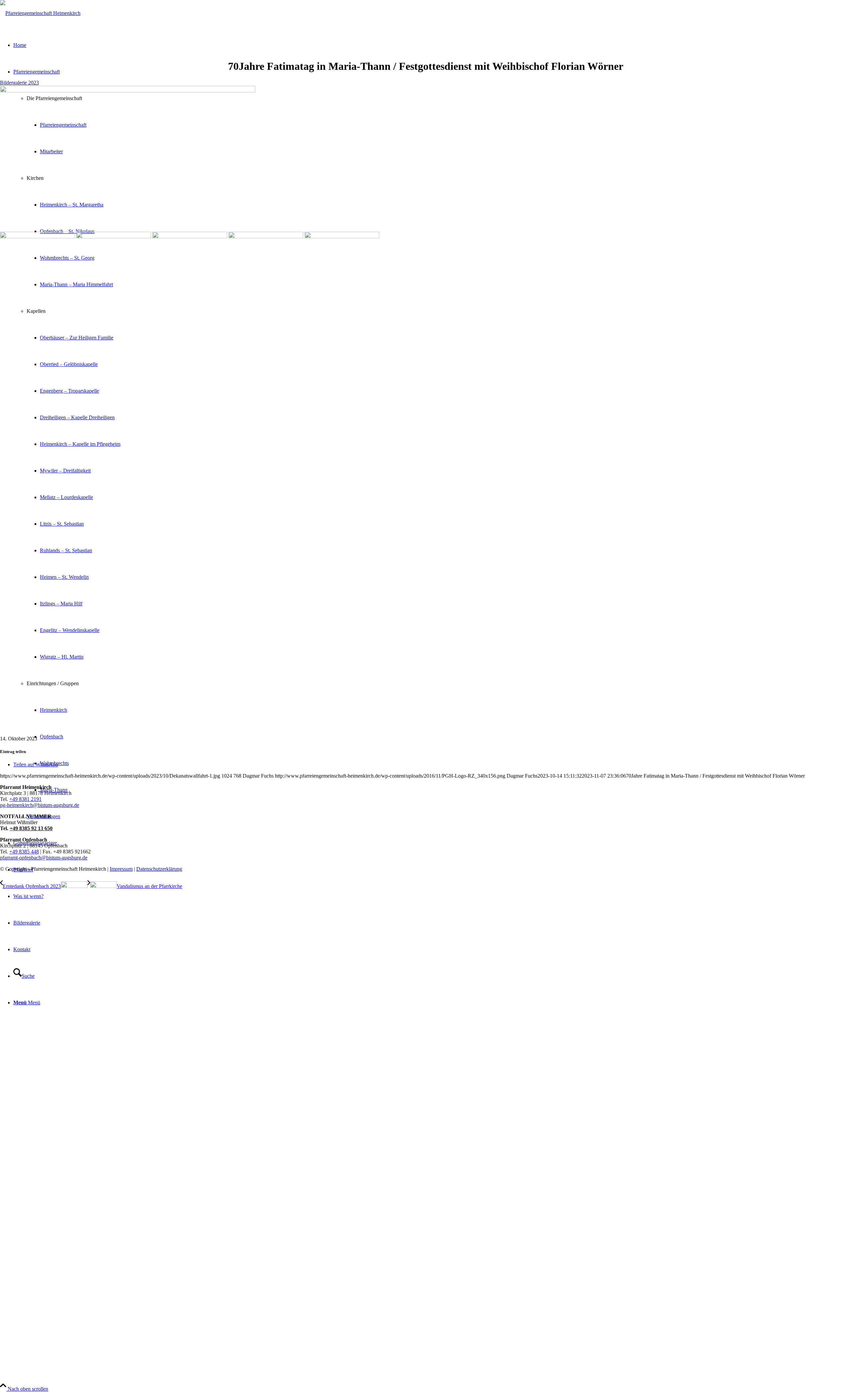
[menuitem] (432, 896)
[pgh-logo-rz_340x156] (40, 13)
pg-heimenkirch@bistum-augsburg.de (39, 805)
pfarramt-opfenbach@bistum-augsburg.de (43, 857)
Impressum (121, 869)
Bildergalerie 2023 (19, 82)
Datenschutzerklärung (159, 869)
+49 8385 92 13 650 (31, 828)
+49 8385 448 (24, 851)
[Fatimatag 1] (127, 90)
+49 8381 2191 (25, 799)
